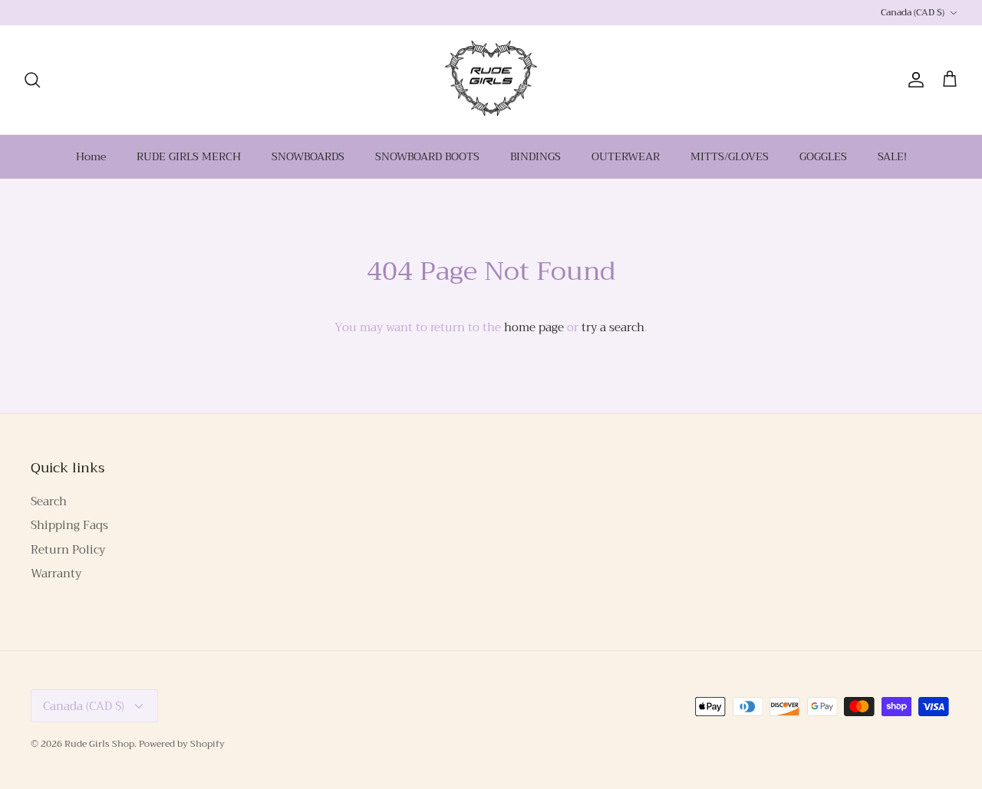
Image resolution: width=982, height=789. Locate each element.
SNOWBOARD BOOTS (427, 156)
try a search (613, 327)
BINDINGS (535, 156)
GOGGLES (823, 156)
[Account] (913, 80)
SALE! (892, 156)
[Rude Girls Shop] (491, 80)
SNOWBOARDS (308, 156)
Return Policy (68, 550)
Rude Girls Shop (99, 743)
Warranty (56, 574)
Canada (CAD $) (912, 12)
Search (49, 501)
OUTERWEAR (626, 156)
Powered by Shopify (182, 743)
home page (534, 327)
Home (91, 156)
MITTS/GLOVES (729, 156)
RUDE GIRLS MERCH (189, 156)
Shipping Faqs (69, 525)
